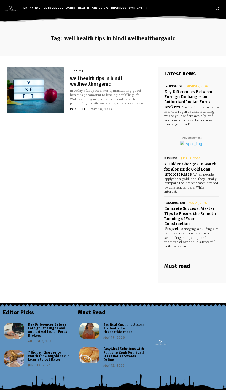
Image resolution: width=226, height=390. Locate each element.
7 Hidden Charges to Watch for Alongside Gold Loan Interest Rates (190, 169)
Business (170, 158)
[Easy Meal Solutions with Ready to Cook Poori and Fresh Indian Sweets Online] (89, 355)
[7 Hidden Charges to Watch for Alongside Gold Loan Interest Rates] (14, 358)
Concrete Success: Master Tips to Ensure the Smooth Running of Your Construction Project (190, 218)
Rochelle (78, 109)
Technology (173, 86)
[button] (217, 8)
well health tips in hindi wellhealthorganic (96, 81)
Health (78, 71)
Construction (174, 203)
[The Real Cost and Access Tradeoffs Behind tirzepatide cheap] (89, 331)
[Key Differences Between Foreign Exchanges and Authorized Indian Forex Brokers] (14, 331)
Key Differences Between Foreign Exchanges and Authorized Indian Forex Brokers (188, 99)
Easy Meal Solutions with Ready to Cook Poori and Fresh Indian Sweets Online (123, 354)
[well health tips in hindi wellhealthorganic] (35, 90)
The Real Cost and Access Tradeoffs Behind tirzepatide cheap (123, 328)
